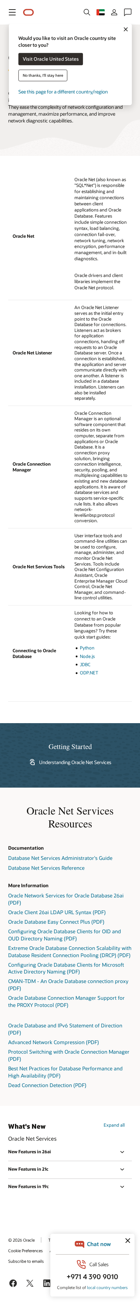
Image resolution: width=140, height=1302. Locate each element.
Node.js (87, 656)
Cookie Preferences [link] (25, 1250)
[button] (12, 12)
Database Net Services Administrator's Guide (60, 857)
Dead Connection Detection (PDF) (47, 1085)
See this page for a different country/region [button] (63, 92)
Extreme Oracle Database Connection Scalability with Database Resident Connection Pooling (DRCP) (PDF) (70, 952)
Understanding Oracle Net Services (75, 762)
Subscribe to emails (26, 1261)
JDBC (85, 664)
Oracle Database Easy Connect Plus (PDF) (56, 921)
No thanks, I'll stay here (43, 75)
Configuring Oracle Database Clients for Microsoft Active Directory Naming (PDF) (66, 968)
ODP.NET (89, 672)
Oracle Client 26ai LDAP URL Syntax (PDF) (57, 912)
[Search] (87, 12)
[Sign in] (114, 12)
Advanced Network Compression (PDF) (53, 1042)
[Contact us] (128, 12)
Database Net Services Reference (46, 867)
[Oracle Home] (28, 12)
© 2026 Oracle (21, 1240)
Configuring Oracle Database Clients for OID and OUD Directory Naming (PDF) (64, 935)
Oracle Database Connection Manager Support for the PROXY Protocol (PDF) (66, 1001)
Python (87, 647)
